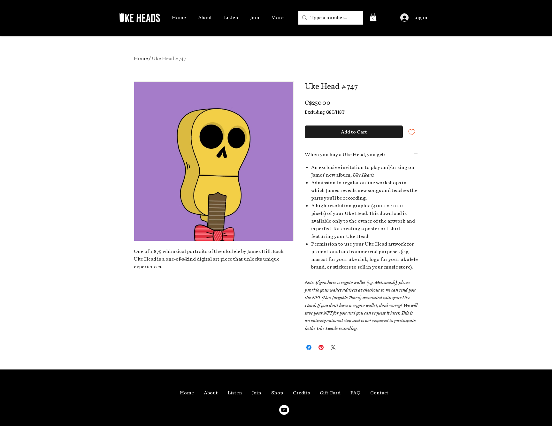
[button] (373, 17)
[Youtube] (284, 410)
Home (141, 58)
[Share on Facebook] (309, 347)
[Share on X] (333, 347)
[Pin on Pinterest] (321, 347)
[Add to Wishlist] (411, 132)
